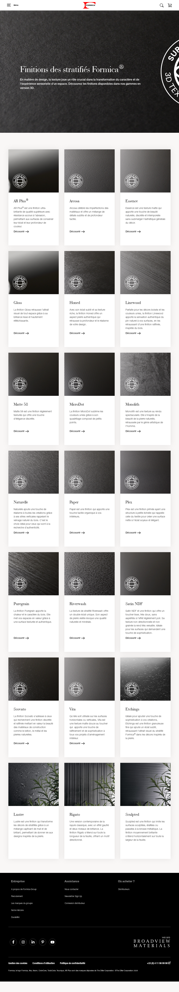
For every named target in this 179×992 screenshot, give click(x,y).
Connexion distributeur (75, 903)
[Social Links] (13, 942)
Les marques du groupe (22, 903)
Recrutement (17, 896)
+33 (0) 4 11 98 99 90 (157, 963)
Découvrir (19, 232)
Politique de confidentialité (72, 963)
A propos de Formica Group (24, 889)
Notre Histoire (17, 910)
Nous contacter (71, 889)
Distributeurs (124, 889)
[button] (170, 5)
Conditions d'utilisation (44, 963)
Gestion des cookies (17, 963)
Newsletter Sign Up (73, 896)
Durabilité (15, 917)
